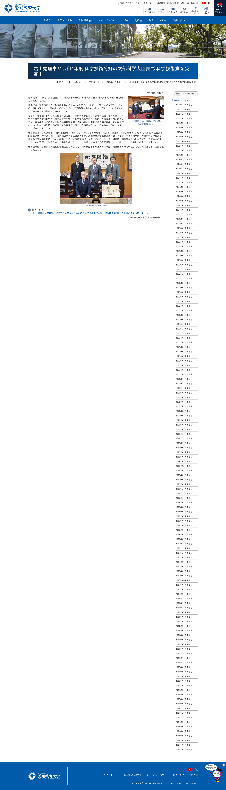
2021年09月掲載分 (184, 338)
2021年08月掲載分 (184, 342)
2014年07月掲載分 (184, 731)
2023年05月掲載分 (184, 246)
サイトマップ (149, 2)
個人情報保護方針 (133, 774)
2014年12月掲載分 (184, 708)
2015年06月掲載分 (184, 680)
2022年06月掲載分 (184, 296)
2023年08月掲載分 (184, 232)
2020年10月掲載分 (184, 388)
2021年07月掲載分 (184, 347)
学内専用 (193, 774)
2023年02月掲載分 (184, 260)
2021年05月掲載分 (184, 356)
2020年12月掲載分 (184, 379)
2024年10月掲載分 (184, 168)
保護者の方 (184, 12)
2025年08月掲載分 (184, 123)
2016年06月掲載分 (184, 626)
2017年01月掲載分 (184, 594)
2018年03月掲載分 (184, 530)
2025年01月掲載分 (184, 155)
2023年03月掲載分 (184, 255)
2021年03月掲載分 (184, 365)
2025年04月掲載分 (184, 141)
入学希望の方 (150, 12)
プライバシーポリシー (157, 774)
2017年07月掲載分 (184, 566)
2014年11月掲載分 (184, 712)
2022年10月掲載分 (184, 278)
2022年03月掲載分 (184, 310)
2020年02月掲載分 (184, 424)
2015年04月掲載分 (184, 690)
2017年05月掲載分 (184, 575)
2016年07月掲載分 (184, 621)
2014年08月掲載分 (184, 726)
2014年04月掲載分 (184, 744)
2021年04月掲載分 (184, 360)
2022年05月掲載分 (114, 82)
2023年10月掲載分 (184, 223)
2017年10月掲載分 (184, 552)
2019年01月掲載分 (184, 484)
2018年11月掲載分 (184, 493)
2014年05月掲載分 (184, 740)
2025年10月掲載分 (184, 113)
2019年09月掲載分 (184, 447)
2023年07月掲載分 (184, 237)
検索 (122, 3)
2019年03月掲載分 (184, 475)
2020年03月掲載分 (184, 420)
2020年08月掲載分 (184, 397)
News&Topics (76, 82)
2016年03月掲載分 (184, 639)
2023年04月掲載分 (184, 251)
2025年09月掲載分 (184, 118)
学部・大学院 (64, 20)
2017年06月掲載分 (184, 571)
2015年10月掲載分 (184, 662)
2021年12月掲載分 (184, 324)
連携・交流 (179, 20)
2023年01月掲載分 (184, 264)
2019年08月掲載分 (184, 452)
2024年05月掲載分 (184, 191)
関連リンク (178, 774)
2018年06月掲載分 (184, 516)
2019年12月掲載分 (184, 434)
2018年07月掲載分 (184, 511)
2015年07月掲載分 (184, 676)
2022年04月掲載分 (184, 306)
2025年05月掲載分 (184, 136)
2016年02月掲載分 (184, 644)
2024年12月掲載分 (184, 159)
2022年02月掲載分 (184, 315)
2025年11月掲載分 (184, 109)
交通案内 (161, 2)
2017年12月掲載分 (184, 543)
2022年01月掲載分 (184, 319)
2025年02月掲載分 (184, 150)
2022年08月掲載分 (184, 287)
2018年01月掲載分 (184, 539)
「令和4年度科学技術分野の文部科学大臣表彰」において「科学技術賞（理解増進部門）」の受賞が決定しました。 (89, 213)
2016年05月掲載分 (184, 630)
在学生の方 (162, 12)
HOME (60, 82)
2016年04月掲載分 (184, 635)
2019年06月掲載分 (184, 461)
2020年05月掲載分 (184, 411)
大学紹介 (46, 20)
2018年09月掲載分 (184, 502)
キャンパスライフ (108, 20)
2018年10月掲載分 (184, 498)
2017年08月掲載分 (184, 562)
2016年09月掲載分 (184, 612)
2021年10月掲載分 (184, 333)
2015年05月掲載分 (184, 685)
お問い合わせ (173, 2)
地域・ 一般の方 (206, 12)
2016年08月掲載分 (184, 616)
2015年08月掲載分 (184, 671)
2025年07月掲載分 (184, 127)
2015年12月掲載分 (184, 653)
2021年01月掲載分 (184, 374)
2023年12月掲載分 (184, 214)
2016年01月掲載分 (184, 648)
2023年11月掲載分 (184, 219)
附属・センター (157, 20)
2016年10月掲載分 (184, 607)
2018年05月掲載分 (184, 520)
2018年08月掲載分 (184, 507)
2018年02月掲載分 (184, 534)
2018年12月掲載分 (184, 488)
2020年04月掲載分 (184, 415)
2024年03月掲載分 (184, 200)
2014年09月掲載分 (184, 722)
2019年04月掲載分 (184, 470)
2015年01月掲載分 (184, 703)
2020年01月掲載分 (184, 429)
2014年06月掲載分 (184, 735)
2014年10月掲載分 (184, 717)
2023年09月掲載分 (184, 228)
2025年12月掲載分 (184, 104)
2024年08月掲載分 (184, 177)
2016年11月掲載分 (184, 603)
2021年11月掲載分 (184, 328)
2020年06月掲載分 (184, 406)
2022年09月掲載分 (184, 283)
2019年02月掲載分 (184, 479)
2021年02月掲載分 (184, 370)
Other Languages (189, 2)
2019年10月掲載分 (184, 443)
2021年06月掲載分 (184, 351)
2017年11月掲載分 (184, 548)
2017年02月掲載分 (184, 589)
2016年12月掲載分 (184, 598)
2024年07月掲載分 (184, 182)
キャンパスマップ (134, 2)
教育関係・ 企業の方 (195, 12)
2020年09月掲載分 (184, 392)
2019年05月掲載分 (184, 466)
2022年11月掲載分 (184, 274)
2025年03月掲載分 (184, 145)
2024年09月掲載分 (184, 173)
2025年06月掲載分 (184, 132)
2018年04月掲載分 (184, 525)
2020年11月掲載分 (184, 383)
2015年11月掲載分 (184, 658)
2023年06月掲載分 (184, 242)
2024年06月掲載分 (184, 187)
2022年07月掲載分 (184, 292)
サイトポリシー (111, 774)
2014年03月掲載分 (184, 749)
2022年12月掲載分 (184, 269)
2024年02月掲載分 (184, 205)
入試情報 (84, 20)
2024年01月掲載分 (184, 210)
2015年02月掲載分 (184, 699)
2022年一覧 (94, 82)
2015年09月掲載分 (184, 667)
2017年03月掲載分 (184, 584)
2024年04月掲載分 (184, 196)
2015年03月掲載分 (184, 694)
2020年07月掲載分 (184, 402)
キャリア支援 (132, 20)
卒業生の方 (173, 12)
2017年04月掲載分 (184, 580)
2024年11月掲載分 (184, 164)
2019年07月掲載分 (184, 456)
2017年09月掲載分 (184, 557)
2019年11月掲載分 (184, 438)
